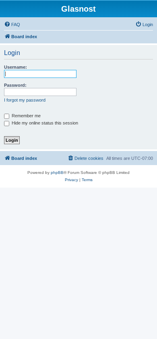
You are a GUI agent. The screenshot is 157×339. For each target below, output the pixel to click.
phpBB (57, 172)
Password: (15, 85)
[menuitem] (12, 24)
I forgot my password (24, 100)
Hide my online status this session (44, 122)
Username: (15, 67)
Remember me (25, 115)
